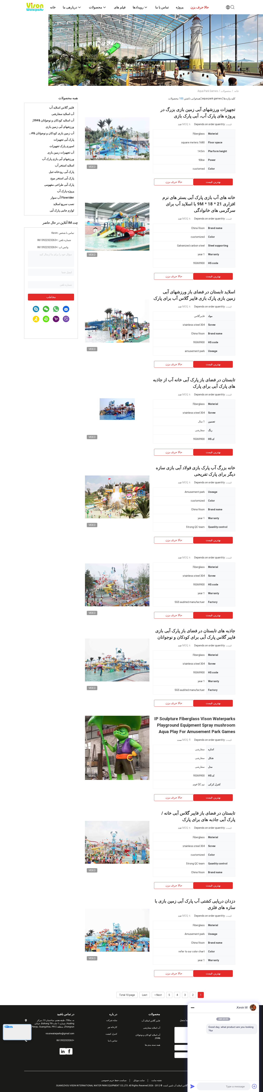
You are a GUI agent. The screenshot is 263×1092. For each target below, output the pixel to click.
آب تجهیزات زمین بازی (60, 152)
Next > (158, 995)
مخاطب (51, 297)
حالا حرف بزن (173, 182)
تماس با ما (112, 1040)
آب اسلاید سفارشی (63, 114)
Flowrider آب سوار (62, 197)
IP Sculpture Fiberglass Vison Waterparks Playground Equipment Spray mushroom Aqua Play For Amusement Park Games (194, 725)
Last (144, 995)
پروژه (179, 7)
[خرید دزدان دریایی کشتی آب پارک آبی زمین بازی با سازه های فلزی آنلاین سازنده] (117, 930)
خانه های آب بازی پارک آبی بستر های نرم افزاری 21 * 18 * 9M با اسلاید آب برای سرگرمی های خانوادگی (198, 204)
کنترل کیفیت (111, 1034)
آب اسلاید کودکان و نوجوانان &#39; (53, 120)
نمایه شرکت (111, 1020)
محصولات (226, 91)
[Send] (192, 1086)
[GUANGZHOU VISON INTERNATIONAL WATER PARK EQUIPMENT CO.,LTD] (34, 6)
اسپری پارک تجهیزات (62, 146)
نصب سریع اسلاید (63, 204)
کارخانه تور (112, 1027)
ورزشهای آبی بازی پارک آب (58, 159)
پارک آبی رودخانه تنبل (61, 172)
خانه (236, 91)
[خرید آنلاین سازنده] (117, 584)
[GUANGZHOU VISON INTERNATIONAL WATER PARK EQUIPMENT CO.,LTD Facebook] (69, 1051)
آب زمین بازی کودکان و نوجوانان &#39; (51, 133)
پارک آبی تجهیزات (64, 139)
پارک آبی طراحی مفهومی (59, 184)
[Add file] (254, 1086)
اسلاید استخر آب (64, 165)
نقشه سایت (156, 1080)
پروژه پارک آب (65, 191)
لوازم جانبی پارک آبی (62, 210)
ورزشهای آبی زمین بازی (60, 127)
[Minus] (192, 1007)
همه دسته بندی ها (152, 1045)
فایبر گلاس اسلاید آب (61, 107)
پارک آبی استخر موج (62, 178)
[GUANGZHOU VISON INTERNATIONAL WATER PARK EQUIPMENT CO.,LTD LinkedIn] (63, 1051)
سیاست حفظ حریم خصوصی (113, 1080)
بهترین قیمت (213, 182)
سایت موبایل (139, 1080)
